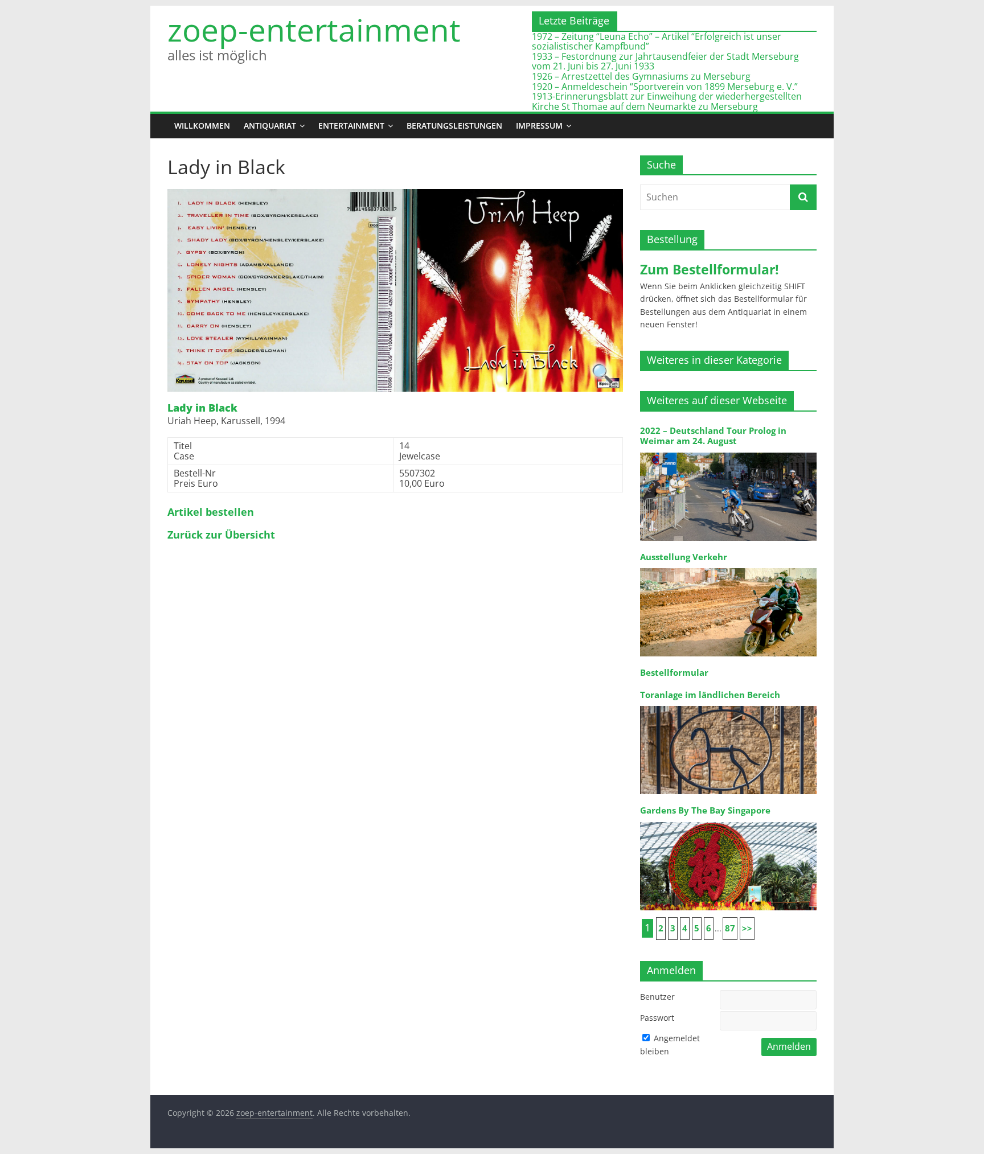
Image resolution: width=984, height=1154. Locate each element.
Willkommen (202, 125)
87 (730, 928)
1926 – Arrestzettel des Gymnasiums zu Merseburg (641, 76)
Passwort (657, 1017)
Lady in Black (202, 408)
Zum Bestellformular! (709, 269)
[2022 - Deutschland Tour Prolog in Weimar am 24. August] (728, 452)
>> (747, 928)
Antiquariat (270, 125)
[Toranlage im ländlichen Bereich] (728, 705)
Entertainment (351, 125)
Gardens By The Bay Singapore (705, 810)
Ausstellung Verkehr (683, 557)
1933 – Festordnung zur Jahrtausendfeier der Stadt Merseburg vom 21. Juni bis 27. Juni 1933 (665, 61)
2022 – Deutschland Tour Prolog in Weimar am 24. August (713, 436)
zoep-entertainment (314, 29)
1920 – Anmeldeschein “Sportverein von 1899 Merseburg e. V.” (665, 86)
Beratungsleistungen (454, 125)
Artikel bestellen (210, 512)
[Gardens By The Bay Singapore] (728, 821)
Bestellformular (674, 673)
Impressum (539, 125)
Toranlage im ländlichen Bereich (710, 695)
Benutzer (657, 996)
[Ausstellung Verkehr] (728, 567)
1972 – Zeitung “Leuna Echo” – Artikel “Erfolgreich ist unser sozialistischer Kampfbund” (656, 41)
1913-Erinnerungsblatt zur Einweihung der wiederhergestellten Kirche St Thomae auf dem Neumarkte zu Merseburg (667, 101)
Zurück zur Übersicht (221, 535)
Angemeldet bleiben (670, 1044)
